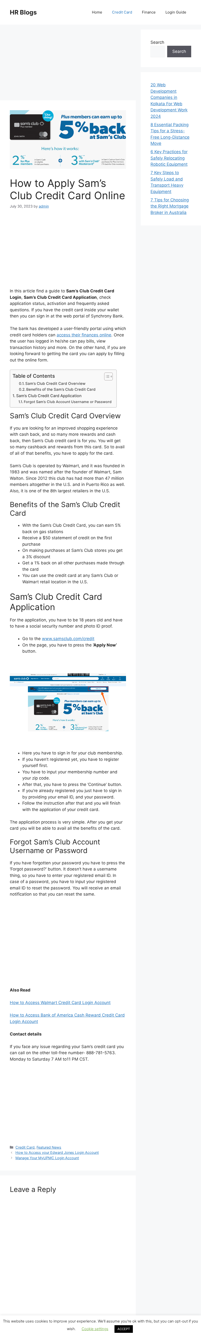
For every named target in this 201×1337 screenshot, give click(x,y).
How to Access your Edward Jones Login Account (57, 1152)
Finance (149, 12)
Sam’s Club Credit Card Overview (55, 383)
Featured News (49, 1147)
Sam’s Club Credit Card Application (49, 395)
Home (97, 12)
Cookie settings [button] (95, 1328)
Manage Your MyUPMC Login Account (47, 1158)
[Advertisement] (68, 64)
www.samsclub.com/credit (68, 638)
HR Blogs (23, 12)
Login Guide (175, 12)
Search (157, 42)
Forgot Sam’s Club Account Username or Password (68, 402)
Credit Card (122, 12)
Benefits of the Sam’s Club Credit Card (61, 389)
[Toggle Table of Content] (106, 376)
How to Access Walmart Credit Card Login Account (60, 1002)
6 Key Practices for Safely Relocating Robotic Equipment (169, 158)
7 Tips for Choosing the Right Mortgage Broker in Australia (170, 206)
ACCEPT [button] (123, 1329)
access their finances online (84, 334)
